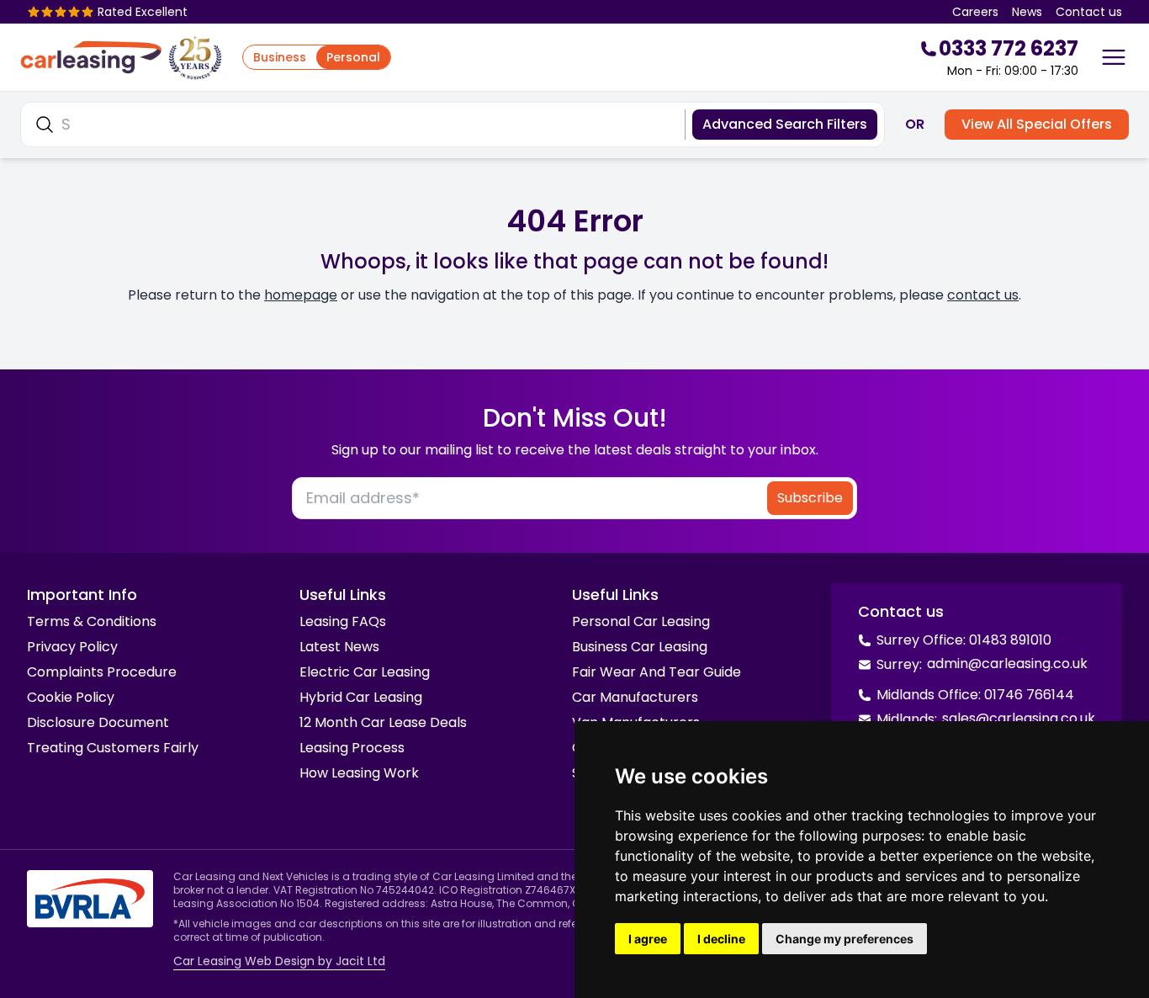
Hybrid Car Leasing (360, 697)
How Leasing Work (359, 773)
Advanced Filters (784, 124)
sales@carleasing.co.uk (1018, 718)
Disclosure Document (98, 722)
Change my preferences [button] (844, 939)
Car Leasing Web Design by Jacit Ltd (279, 961)
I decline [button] (721, 939)
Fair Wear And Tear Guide (656, 672)
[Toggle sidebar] (1114, 57)
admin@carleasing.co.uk (1007, 663)
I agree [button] (647, 939)
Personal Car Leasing (641, 621)
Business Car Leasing (639, 646)
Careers (975, 11)
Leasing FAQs (342, 621)
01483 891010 (1010, 640)
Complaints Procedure (102, 672)
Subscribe (810, 497)
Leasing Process (352, 747)
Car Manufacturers (635, 697)
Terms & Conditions (91, 621)
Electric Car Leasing (364, 672)
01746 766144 (1029, 694)
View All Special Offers (1036, 124)
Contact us (1089, 11)
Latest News (339, 646)
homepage (300, 295)
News (1027, 11)
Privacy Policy (72, 646)
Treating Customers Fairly (113, 747)
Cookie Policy (70, 697)
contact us (983, 295)
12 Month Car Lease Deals (383, 722)
